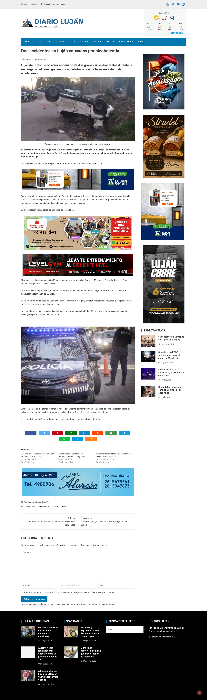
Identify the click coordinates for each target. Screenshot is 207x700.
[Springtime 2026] (78, 232)
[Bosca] (162, 211)
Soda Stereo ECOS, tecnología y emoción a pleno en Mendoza (170, 355)
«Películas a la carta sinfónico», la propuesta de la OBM (171, 372)
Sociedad (37, 42)
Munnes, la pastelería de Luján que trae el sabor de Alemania (91, 652)
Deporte (141, 42)
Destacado (37, 502)
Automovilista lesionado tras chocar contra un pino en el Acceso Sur (47, 653)
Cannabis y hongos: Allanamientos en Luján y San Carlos (104, 521)
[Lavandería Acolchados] (163, 81)
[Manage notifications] (199, 692)
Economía (97, 42)
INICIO (27, 42)
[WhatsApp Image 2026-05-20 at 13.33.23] (163, 146)
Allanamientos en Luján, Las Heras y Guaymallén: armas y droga (48, 675)
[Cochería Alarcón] (78, 481)
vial (72, 419)
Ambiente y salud (126, 42)
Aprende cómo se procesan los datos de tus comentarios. (89, 604)
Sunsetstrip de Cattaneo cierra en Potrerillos (171, 338)
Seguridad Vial (61, 506)
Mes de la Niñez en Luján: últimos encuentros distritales (48, 632)
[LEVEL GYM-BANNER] (78, 265)
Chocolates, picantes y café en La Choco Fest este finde (170, 390)
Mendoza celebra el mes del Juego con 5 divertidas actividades (51, 521)
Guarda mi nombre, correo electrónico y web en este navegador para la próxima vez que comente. (69, 592)
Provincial (59, 42)
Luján (48, 42)
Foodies (72, 42)
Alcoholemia (40, 506)
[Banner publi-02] (163, 284)
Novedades (109, 42)
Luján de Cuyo (50, 506)
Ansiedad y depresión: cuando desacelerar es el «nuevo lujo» (90, 632)
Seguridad (84, 42)
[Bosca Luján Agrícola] (78, 179)
